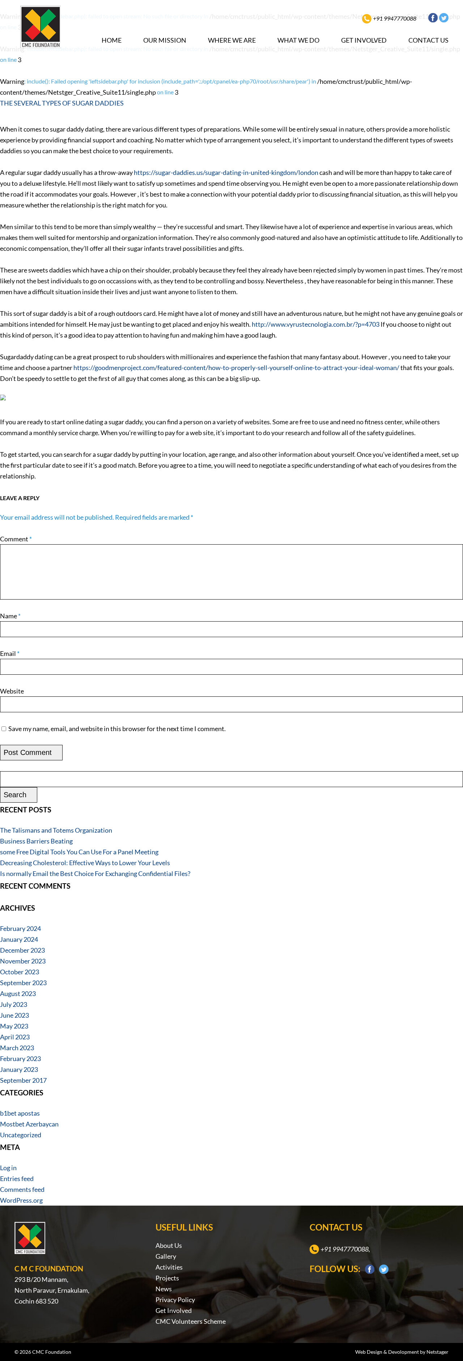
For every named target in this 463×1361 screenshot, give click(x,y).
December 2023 (22, 950)
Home (112, 40)
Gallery (166, 1256)
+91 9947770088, (345, 1249)
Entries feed (17, 1178)
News (164, 1289)
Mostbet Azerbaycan (29, 1124)
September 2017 (23, 1080)
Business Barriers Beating (36, 841)
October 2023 (19, 972)
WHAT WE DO (298, 40)
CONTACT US (428, 40)
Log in (8, 1168)
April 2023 (15, 1037)
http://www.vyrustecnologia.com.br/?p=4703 (315, 324)
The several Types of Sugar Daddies (62, 103)
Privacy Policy (175, 1300)
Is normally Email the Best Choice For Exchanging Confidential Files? (95, 873)
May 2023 (14, 1026)
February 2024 (20, 928)
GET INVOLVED (364, 40)
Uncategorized (20, 1135)
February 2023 (20, 1058)
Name (10, 616)
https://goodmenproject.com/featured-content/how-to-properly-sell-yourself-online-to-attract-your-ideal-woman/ (236, 368)
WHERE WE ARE (232, 40)
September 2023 (23, 983)
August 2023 (18, 993)
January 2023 (19, 1069)
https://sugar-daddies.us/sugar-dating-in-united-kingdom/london (226, 172)
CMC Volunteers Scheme (191, 1321)
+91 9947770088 (394, 18)
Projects (167, 1278)
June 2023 (14, 1015)
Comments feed (22, 1189)
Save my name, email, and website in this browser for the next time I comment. (117, 729)
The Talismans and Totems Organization (56, 830)
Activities (169, 1267)
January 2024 (19, 939)
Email (10, 653)
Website (12, 691)
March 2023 (17, 1048)
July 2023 (13, 1004)
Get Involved (174, 1310)
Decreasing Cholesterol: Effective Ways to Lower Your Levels (85, 863)
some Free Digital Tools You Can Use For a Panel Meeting (79, 852)
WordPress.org (21, 1200)
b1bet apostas (20, 1113)
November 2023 (23, 961)
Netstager (437, 1352)
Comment (16, 539)
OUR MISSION (164, 40)
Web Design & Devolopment (387, 1352)
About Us (169, 1245)
